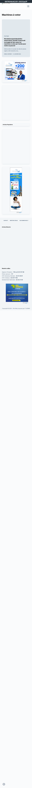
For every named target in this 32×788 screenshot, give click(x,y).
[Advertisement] (16, 103)
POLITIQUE (6, 36)
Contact (6, 220)
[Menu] (28, 6)
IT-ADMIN (27, 308)
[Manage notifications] (4, 784)
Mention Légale (14, 220)
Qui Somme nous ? (24, 220)
